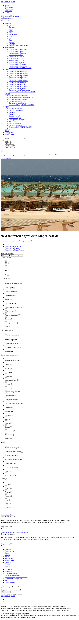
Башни (8, 427)
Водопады (9, 504)
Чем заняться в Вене (16, 55)
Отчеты (7, 566)
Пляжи (8, 492)
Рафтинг (9, 351)
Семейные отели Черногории (19, 90)
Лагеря (7, 94)
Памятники (10, 431)
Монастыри (10, 388)
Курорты (8, 23)
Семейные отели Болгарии (18, 73)
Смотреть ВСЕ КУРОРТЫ (18, 45)
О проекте (8, 569)
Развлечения (9, 47)
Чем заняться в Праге (16, 60)
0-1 (7, 263)
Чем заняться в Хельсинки (18, 66)
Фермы (8, 439)
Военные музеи (11, 467)
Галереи (9, 471)
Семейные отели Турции (18, 88)
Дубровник (13, 34)
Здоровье (12, 112)
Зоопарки (9, 299)
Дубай (11, 32)
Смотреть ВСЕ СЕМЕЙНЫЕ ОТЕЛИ (22, 92)
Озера (8, 484)
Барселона (12, 27)
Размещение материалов (13, 579)
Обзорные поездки (12, 399)
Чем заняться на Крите (17, 58)
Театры (8, 319)
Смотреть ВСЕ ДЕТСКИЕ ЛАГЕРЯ (21, 105)
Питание (12, 114)
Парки (8, 488)
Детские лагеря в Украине (18, 99)
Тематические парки (13, 284)
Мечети (9, 384)
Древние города (11, 396)
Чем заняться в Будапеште (18, 53)
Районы (9, 411)
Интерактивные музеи (14, 452)
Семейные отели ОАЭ (17, 84)
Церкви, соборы (12, 380)
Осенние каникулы (16, 125)
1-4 (7, 267)
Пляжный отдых (15, 118)
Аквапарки (10, 287)
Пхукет (11, 42)
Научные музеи (11, 455)
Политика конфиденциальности (16, 577)
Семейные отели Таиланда (18, 86)
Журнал (7, 107)
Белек (11, 29)
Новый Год (13, 121)
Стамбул (12, 44)
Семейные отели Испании (18, 81)
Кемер (11, 36)
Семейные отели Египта (17, 79)
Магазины (9, 327)
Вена (11, 31)
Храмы (8, 376)
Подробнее (7, 158)
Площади (9, 415)
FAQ (6, 580)
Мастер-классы (11, 323)
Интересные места (12, 360)
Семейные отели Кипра (17, 82)
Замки (8, 368)
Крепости (9, 372)
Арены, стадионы (12, 392)
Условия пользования (12, 575)
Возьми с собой (14, 116)
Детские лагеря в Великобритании (21, 97)
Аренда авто (9, 9)
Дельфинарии (11, 295)
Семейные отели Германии (18, 75)
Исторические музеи (13, 459)
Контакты (8, 11)
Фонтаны (9, 435)
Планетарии (10, 463)
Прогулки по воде (12, 315)
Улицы (8, 419)
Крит (11, 38)
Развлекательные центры (15, 307)
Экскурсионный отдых (17, 120)
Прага (11, 40)
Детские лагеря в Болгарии (18, 95)
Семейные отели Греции (17, 77)
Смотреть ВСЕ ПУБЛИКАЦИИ (20, 127)
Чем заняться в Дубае (16, 57)
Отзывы (8, 562)
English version (10, 582)
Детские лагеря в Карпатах (18, 103)
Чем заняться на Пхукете (17, 62)
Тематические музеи (13, 448)
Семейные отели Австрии (18, 71)
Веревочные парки (12, 343)
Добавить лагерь (11, 573)
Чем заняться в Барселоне (18, 49)
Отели (7, 70)
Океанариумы (11, 291)
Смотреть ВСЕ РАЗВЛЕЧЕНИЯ (20, 68)
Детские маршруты (16, 108)
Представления (11, 303)
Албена (11, 25)
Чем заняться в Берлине (17, 51)
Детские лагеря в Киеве (17, 101)
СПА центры (10, 311)
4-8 (7, 271)
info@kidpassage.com (8, 2)
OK (2, 158)
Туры (7, 5)
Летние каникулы (15, 123)
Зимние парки (11, 340)
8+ (7, 275)
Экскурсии (9, 7)
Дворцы (9, 364)
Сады (8, 500)
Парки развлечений (16, 110)
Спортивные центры (13, 347)
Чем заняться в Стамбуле (17, 64)
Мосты (8, 423)
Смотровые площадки (14, 403)
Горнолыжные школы (13, 336)
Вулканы (9, 508)
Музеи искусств (11, 475)
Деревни (9, 407)
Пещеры (9, 496)
